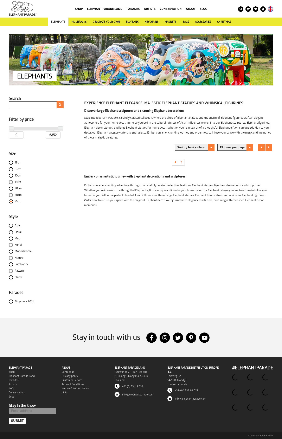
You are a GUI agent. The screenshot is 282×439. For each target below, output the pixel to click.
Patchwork (21, 264)
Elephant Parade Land (104, 9)
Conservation (171, 9)
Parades (133, 9)
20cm (18, 188)
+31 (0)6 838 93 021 (186, 390)
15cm (18, 182)
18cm (18, 162)
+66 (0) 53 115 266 (132, 386)
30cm (18, 195)
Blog (203, 9)
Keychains (151, 22)
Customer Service (72, 380)
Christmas (224, 22)
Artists (150, 9)
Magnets (170, 22)
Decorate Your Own (106, 22)
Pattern (19, 270)
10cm (18, 175)
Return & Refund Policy (75, 388)
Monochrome (23, 251)
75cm (18, 201)
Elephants (58, 22)
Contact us (68, 372)
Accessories (203, 22)
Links (65, 392)
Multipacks (78, 22)
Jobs (11, 396)
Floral (18, 232)
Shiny (18, 277)
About (191, 9)
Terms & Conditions (73, 384)
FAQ (11, 388)
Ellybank (132, 22)
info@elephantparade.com (137, 394)
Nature (19, 258)
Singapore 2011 (24, 301)
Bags (185, 22)
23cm (18, 169)
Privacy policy (70, 376)
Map (17, 238)
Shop (79, 9)
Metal (18, 245)
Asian (18, 225)
